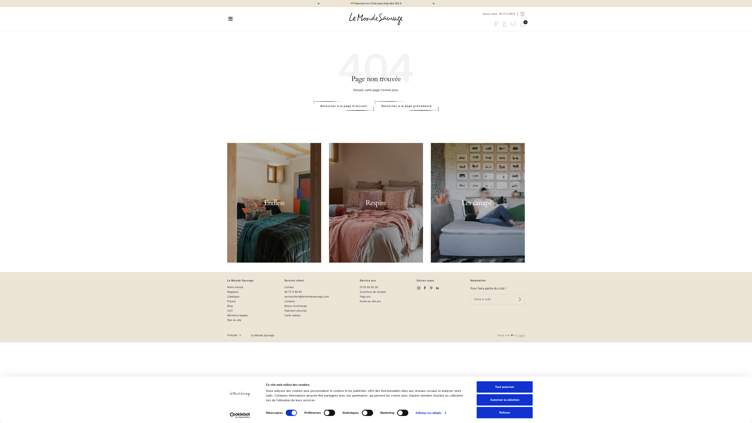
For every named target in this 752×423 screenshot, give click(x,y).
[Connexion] (504, 24)
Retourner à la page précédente (406, 106)
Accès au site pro (370, 301)
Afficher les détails (428, 413)
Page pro (365, 296)
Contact (289, 287)
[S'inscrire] (520, 299)
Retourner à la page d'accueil (343, 106)
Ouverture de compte (373, 292)
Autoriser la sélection (504, 399)
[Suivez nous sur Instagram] (419, 288)
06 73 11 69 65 (293, 292)
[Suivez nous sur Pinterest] (431, 288)
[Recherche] (496, 24)
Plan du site (234, 320)
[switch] (329, 413)
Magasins (233, 292)
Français (232, 335)
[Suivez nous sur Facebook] (425, 288)
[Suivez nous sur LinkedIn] (437, 288)
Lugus (521, 335)
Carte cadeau (292, 315)
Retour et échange (295, 306)
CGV (230, 310)
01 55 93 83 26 (369, 287)
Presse (231, 301)
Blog (230, 306)
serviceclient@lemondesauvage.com (306, 296)
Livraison (289, 301)
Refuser (504, 412)
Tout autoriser (504, 387)
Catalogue (233, 296)
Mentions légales (237, 315)
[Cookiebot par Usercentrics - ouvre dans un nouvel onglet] (240, 415)
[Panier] (522, 24)
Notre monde (235, 287)
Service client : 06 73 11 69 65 (499, 13)
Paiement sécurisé (295, 310)
